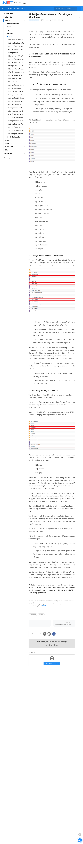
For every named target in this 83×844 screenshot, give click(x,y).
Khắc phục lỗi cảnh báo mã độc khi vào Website (17, 79)
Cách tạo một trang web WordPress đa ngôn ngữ (17, 92)
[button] (52, 645)
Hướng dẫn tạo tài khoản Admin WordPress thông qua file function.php (17, 62)
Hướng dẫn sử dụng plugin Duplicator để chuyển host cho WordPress (17, 49)
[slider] (52, 645)
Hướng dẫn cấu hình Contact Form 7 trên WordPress (17, 95)
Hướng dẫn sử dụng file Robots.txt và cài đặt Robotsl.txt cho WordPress (17, 43)
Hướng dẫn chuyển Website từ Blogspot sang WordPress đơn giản (17, 59)
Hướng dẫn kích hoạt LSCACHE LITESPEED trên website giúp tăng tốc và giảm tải (17, 75)
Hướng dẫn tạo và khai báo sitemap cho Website (17, 46)
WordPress (35, 20)
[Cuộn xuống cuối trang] (79, 834)
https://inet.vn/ (38, 602)
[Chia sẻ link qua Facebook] (54, 634)
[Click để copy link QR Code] (49, 634)
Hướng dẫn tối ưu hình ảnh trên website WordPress (17, 124)
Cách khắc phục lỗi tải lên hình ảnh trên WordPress (17, 117)
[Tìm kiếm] (79, 9)
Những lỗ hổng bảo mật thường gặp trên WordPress (17, 66)
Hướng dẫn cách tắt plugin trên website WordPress (17, 98)
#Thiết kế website (33, 614)
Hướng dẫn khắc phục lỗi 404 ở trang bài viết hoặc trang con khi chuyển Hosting (17, 85)
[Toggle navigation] (24, 3)
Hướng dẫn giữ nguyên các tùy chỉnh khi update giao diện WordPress (17, 127)
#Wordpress (41, 614)
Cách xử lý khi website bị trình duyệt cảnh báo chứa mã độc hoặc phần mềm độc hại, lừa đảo (17, 82)
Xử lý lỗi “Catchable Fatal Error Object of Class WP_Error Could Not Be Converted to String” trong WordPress (17, 114)
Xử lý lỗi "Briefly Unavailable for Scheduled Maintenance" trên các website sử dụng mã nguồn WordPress (17, 72)
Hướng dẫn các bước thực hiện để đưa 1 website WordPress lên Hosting (17, 108)
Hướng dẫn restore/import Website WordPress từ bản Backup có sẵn (17, 88)
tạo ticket (73, 604)
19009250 (44, 606)
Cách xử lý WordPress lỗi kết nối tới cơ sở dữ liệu (17, 69)
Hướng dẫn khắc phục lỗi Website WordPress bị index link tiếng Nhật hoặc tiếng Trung (17, 53)
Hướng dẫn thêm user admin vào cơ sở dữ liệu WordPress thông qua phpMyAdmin (17, 101)
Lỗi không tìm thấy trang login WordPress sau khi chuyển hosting (17, 134)
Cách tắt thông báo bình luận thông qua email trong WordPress (17, 111)
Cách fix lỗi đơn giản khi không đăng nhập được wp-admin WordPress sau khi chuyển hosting (17, 130)
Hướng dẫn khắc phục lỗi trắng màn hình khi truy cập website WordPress (17, 105)
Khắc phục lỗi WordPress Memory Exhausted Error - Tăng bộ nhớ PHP (17, 40)
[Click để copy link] (44, 634)
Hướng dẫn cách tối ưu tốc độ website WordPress (17, 121)
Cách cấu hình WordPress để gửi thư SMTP (17, 56)
